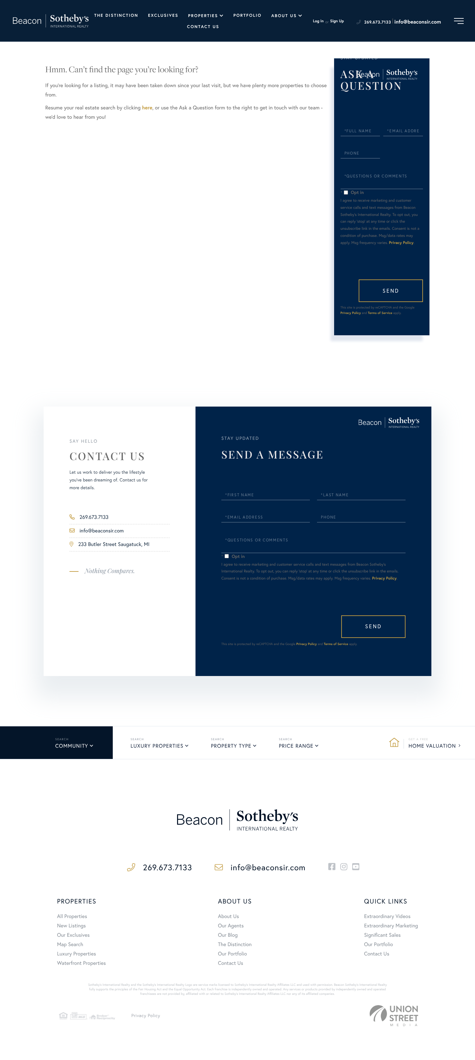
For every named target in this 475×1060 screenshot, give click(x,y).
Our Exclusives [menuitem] (73, 935)
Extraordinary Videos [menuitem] (387, 916)
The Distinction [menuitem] (116, 15)
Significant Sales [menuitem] (382, 935)
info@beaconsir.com (417, 21)
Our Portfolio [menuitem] (232, 954)
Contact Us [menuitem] (203, 26)
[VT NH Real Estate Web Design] (394, 1015)
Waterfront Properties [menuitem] (81, 963)
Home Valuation (432, 746)
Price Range (296, 746)
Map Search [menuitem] (70, 944)
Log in (318, 21)
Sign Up (337, 21)
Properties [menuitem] (203, 15)
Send (391, 291)
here (147, 107)
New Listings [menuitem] (71, 926)
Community (71, 746)
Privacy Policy (401, 242)
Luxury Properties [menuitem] (76, 954)
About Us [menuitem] (284, 15)
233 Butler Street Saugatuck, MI (114, 544)
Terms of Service (380, 313)
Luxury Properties (157, 746)
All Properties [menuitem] (72, 916)
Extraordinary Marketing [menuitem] (391, 926)
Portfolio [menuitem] (247, 15)
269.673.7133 (377, 22)
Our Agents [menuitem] (231, 926)
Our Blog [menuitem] (228, 935)
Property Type (231, 746)
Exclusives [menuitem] (163, 15)
